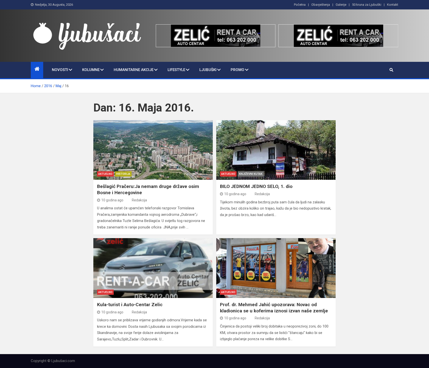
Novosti (60, 70)
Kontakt (392, 4)
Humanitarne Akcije (133, 70)
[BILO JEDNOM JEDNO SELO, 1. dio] (276, 150)
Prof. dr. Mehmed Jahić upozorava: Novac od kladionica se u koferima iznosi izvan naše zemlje (274, 308)
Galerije (341, 4)
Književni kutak (250, 174)
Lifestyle (176, 70)
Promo (237, 70)
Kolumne (91, 70)
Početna (300, 4)
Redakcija (139, 200)
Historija (123, 174)
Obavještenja (320, 4)
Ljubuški (207, 70)
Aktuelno (105, 174)
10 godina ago (112, 200)
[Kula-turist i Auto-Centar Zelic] (153, 268)
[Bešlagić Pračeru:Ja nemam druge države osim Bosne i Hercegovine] (153, 150)
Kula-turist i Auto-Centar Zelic (130, 304)
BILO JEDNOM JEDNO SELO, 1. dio (256, 186)
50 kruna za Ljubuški (366, 4)
